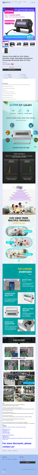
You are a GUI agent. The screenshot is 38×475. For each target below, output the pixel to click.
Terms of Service (8, 459)
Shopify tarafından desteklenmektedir (30, 469)
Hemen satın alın (12, 69)
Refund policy (15, 459)
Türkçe (4, 469)
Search (4, 459)
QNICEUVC (24, 469)
